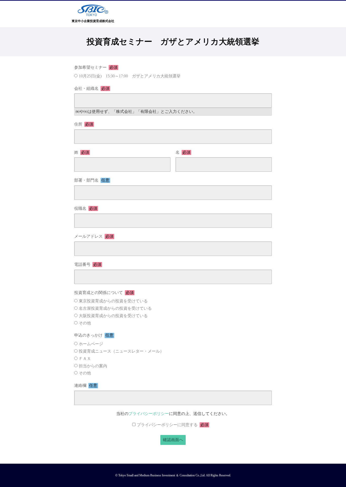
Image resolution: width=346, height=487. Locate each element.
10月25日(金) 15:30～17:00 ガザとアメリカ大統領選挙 (130, 76)
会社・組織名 (91, 88)
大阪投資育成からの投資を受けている (113, 316)
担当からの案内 (93, 366)
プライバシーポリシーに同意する (172, 425)
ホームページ (91, 344)
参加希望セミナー (96, 67)
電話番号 (87, 264)
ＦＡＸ (85, 358)
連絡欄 (85, 385)
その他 (85, 323)
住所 (83, 124)
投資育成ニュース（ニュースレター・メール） (121, 351)
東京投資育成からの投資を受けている (113, 301)
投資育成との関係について (104, 292)
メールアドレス (93, 236)
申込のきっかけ (93, 335)
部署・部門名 (91, 180)
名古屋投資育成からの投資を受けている (115, 308)
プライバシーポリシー (148, 413)
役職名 (85, 208)
